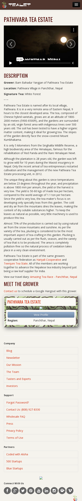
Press (9, 423)
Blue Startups (14, 468)
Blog (9, 350)
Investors (12, 386)
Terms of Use (14, 437)
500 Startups (14, 461)
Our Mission (13, 365)
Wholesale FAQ (15, 416)
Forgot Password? (17, 402)
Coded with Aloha (17, 454)
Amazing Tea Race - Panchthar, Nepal (53, 277)
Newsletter (13, 358)
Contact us (10, 291)
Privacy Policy (14, 430)
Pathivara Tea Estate (24, 302)
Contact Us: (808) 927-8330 (23, 409)
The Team (12, 372)
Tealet (20, 4)
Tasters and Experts (18, 379)
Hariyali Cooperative (48, 259)
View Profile (41, 314)
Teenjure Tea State (16, 263)
